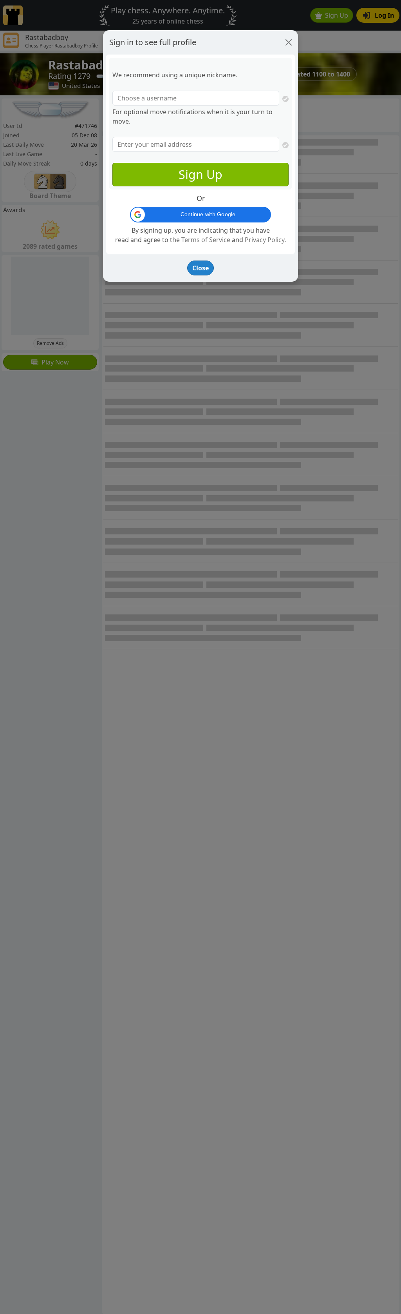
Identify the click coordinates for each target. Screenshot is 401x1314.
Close (200, 268)
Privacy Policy (264, 239)
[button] (200, 214)
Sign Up (200, 174)
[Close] (288, 42)
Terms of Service (205, 239)
